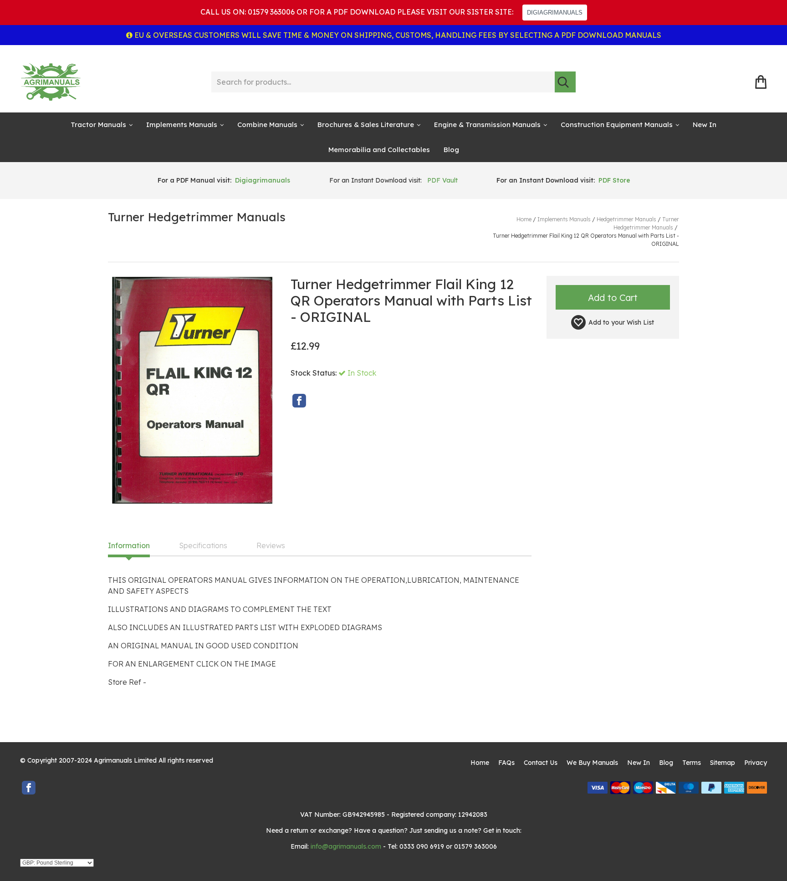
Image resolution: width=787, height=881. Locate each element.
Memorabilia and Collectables (379, 149)
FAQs (506, 763)
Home (479, 763)
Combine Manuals (267, 124)
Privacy (755, 763)
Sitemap (722, 763)
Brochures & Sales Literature (365, 124)
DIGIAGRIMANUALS (555, 12)
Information (129, 546)
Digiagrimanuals (262, 180)
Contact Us (540, 763)
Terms (691, 763)
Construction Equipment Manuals (617, 124)
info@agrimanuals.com (346, 846)
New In (704, 124)
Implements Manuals (181, 124)
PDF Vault (442, 180)
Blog (451, 149)
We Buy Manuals (592, 763)
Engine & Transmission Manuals (487, 124)
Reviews (270, 546)
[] (565, 81)
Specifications (203, 546)
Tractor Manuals (98, 124)
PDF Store (614, 180)
